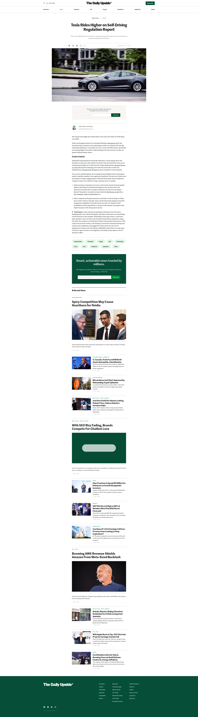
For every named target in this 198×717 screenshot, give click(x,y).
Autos (61, 9)
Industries (46, 9)
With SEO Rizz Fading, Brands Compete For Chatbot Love (92, 426)
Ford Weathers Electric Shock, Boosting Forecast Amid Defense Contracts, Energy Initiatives (107, 657)
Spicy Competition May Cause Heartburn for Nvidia (92, 303)
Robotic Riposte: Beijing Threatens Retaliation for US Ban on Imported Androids (108, 614)
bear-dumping (78, 194)
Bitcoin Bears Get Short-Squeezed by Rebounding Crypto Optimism (109, 381)
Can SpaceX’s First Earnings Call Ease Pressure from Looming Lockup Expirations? (109, 531)
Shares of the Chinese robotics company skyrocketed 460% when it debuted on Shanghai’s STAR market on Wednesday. (108, 410)
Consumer (76, 9)
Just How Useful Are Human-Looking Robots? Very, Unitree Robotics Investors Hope (108, 403)
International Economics (101, 357)
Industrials (137, 9)
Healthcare (121, 9)
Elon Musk (90, 241)
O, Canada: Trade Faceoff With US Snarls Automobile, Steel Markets (107, 360)
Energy (105, 9)
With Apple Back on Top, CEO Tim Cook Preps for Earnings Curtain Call (109, 635)
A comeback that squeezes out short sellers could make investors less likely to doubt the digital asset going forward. (108, 387)
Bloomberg (111, 143)
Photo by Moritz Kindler (134, 102)
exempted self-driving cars (91, 170)
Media (153, 9)
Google (101, 241)
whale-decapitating (90, 194)
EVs (91, 9)
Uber (84, 246)
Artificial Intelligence (101, 398)
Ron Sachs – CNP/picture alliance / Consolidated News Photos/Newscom (110, 340)
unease (113, 161)
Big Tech (75, 549)
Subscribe (115, 115)
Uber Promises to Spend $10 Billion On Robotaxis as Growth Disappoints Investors (109, 485)
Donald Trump (78, 241)
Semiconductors (77, 297)
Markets (95, 503)
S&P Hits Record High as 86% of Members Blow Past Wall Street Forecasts (106, 508)
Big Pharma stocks (113, 192)
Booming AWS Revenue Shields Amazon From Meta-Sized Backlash (96, 555)
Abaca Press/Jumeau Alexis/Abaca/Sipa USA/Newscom (114, 592)
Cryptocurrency (98, 377)
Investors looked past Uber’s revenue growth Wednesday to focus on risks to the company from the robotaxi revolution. (109, 492)
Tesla (75, 246)
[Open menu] (49, 3)
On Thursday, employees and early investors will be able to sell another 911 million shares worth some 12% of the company (109, 538)
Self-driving (120, 241)
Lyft (110, 241)
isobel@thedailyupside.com (85, 129)
